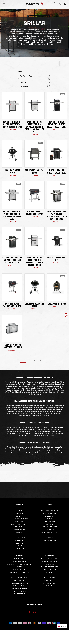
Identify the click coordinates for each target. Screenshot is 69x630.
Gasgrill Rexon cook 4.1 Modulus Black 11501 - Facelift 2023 (12, 260)
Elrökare (19, 543)
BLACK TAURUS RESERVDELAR (19, 577)
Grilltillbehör (49, 508)
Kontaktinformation (49, 583)
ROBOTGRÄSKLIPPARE (49, 569)
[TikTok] (40, 612)
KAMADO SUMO (19, 521)
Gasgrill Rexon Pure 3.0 (56, 259)
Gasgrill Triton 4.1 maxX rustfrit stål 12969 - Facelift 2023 (12, 124)
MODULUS (49, 518)
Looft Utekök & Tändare (19, 524)
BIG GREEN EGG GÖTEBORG (49, 567)
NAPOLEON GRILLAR (19, 527)
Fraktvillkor (49, 572)
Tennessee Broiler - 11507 (34, 171)
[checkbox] (35, 76)
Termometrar (49, 529)
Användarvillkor (49, 580)
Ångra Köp (49, 586)
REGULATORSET (49, 535)
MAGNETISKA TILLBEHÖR (49, 527)
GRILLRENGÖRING (49, 521)
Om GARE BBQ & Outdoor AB (49, 558)
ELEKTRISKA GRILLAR (19, 537)
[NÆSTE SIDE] (46, 361)
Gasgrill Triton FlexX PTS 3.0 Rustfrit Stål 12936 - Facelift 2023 (34, 261)
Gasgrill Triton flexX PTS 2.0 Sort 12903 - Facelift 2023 (57, 124)
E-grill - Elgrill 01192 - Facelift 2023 (56, 171)
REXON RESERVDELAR (19, 561)
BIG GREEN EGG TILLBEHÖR (49, 510)
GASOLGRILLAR (19, 508)
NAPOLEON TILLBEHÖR (49, 513)
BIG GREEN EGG (19, 516)
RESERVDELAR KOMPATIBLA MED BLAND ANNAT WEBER (19, 566)
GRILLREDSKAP (49, 516)
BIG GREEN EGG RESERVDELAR (19, 572)
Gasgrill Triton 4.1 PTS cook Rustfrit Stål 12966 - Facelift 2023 (12, 215)
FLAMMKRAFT (20, 532)
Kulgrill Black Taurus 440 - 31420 (12, 305)
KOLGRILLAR (19, 513)
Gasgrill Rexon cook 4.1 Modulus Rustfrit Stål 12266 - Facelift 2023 (57, 215)
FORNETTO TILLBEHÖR (49, 540)
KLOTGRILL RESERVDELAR (19, 580)
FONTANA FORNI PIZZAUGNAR (19, 518)
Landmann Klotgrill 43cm (34, 305)
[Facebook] (29, 612)
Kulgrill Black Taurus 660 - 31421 (34, 213)
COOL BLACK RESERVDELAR (19, 575)
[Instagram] (34, 612)
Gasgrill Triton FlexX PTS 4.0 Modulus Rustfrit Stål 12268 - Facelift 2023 (34, 127)
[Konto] (59, 3)
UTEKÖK (19, 510)
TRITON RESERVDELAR (19, 558)
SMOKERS (19, 535)
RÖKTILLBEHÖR (49, 537)
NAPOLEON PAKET (19, 529)
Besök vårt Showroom (49, 561)
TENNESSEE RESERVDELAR (19, 583)
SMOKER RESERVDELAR (19, 588)
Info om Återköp (49, 577)
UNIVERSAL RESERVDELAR (19, 569)
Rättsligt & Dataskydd (49, 575)
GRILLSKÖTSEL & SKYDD (49, 532)
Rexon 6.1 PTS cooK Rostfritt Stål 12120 (12, 346)
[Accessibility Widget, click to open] (66, 315)
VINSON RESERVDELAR (19, 591)
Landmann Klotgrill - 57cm (12, 171)
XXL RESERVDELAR (19, 594)
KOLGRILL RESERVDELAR (19, 586)
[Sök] (54, 3)
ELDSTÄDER (19, 545)
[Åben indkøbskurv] (65, 3)
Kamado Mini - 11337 (57, 304)
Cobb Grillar (19, 548)
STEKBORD (49, 524)
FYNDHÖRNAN (49, 564)
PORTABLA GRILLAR (19, 540)
